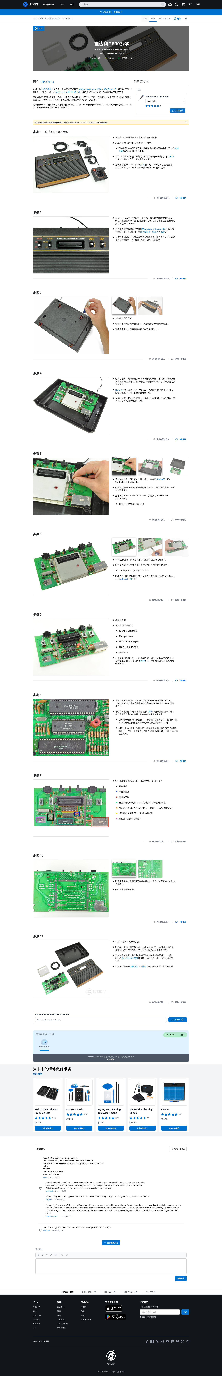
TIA (150, 711)
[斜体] (43, 1255)
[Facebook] (152, 1341)
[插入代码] (47, 1255)
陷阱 (163, 231)
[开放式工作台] (170, 4)
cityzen (49, 1199)
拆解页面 (134, 966)
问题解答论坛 (164, 18)
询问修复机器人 (163, 198)
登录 (198, 4)
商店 (72, 4)
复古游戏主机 (55, 18)
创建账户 (118, 12)
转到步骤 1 (46, 81)
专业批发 (60, 1319)
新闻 (59, 1311)
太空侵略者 (145, 231)
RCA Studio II (110, 89)
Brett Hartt (107, 49)
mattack (46, 1230)
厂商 (130, 578)
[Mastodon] (172, 1341)
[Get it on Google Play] (115, 1317)
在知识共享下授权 (118, 1371)
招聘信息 (36, 1319)
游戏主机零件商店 (130, 958)
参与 (59, 1315)
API (34, 1327)
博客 (144, 966)
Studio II (160, 479)
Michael (49, 1191)
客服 (34, 1311)
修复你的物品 (48, 4)
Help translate (39, 1341)
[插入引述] (56, 1255)
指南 (153, 18)
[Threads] (182, 1341)
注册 (190, 4)
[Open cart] (183, 4)
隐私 (83, 1311)
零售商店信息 (62, 1323)
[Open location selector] (176, 4)
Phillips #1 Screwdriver (157, 96)
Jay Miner (119, 389)
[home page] (30, 4)
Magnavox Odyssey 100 (90, 89)
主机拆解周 (46, 89)
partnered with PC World (67, 92)
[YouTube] (167, 1341)
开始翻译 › (111, 1059)
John (45, 1177)
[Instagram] (162, 1341)
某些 (126, 578)
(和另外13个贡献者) (120, 49)
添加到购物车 (177, 110)
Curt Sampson (52, 1216)
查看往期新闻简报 (149, 1317)
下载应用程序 (111, 1302)
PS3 (172, 156)
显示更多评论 (112, 1242)
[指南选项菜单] (186, 18)
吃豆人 (155, 231)
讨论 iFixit (37, 1315)
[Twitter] (157, 1341)
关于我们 (36, 1307)
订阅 (185, 1312)
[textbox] (111, 1266)
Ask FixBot (175, 1019)
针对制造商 (61, 1327)
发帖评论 (180, 1278)
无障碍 (84, 1307)
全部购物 (37, 1073)
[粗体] (38, 1255)
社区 (62, 4)
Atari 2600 (67, 18)
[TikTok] (146, 1341)
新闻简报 (36, 1323)
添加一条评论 (178, 209)
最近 (121, 578)
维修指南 (103, 122)
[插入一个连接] (51, 1255)
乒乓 (143, 164)
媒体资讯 (60, 1307)
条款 (83, 1315)
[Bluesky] (177, 1341)
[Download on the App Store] (113, 1308)
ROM (142, 660)
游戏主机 (43, 18)
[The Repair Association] (187, 1341)
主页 (35, 18)
